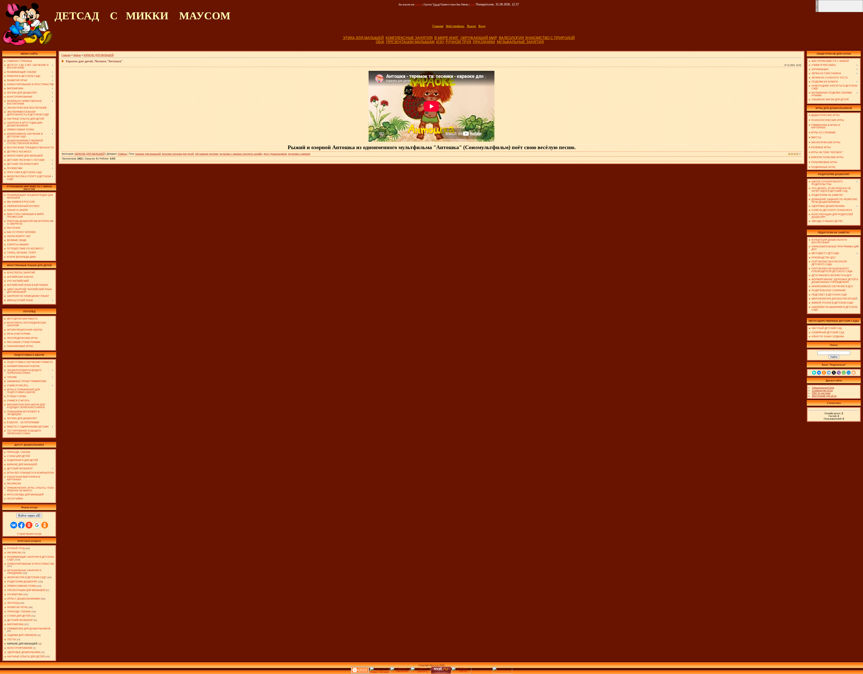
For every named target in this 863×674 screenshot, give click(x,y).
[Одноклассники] (824, 373)
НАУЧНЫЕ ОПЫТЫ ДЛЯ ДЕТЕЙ (25, 656)
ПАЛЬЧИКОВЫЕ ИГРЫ (824, 162)
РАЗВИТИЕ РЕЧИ (17, 607)
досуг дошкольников (275, 153)
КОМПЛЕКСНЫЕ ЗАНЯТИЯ (409, 38)
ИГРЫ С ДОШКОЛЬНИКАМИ (23, 598)
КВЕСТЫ (816, 137)
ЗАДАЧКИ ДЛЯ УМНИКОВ (21, 635)
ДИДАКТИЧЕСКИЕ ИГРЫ (825, 115)
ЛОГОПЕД (13, 603)
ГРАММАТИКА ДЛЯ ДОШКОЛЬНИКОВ (28, 628)
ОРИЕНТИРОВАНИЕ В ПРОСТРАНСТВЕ (30, 563)
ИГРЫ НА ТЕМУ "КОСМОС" (827, 152)
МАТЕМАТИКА (15, 624)
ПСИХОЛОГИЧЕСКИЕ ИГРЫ (827, 120)
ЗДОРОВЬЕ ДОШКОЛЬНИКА (23, 652)
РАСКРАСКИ (14, 552)
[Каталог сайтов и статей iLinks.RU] (420, 672)
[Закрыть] (816, 11)
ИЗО (440, 42)
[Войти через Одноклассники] (44, 525)
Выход (471, 26)
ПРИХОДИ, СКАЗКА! (19, 611)
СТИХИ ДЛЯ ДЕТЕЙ (18, 615)
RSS (472, 4)
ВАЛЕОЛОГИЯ (511, 38)
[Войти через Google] (36, 525)
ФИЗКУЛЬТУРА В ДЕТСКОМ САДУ (26, 577)
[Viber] (839, 373)
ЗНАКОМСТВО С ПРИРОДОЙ (550, 38)
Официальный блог (823, 387)
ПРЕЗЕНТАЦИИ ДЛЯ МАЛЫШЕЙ (26, 590)
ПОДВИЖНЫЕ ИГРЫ (823, 167)
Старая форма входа (29, 533)
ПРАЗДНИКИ (484, 42)
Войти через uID (29, 515)
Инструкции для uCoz (824, 395)
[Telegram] (829, 373)
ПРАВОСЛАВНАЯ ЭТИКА (21, 585)
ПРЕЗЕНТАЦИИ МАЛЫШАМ (410, 42)
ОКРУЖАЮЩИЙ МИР (478, 38)
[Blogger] (854, 373)
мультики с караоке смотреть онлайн (241, 153)
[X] (834, 373)
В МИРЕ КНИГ (446, 38)
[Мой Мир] (849, 373)
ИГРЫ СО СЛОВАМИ (823, 132)
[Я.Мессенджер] (814, 373)
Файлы (77, 55)
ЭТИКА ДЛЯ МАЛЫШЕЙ (363, 38)
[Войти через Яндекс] (29, 525)
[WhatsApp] (844, 373)
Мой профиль (455, 26)
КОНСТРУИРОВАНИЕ (20, 648)
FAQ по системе (821, 393)
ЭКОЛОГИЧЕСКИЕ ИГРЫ (825, 142)
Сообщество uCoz (822, 390)
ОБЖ (380, 42)
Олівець (122, 153)
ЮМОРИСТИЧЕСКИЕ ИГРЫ (827, 157)
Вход (481, 26)
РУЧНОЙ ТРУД (458, 42)
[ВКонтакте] (819, 373)
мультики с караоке (299, 153)
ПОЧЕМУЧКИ (14, 594)
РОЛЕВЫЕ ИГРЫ (821, 147)
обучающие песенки (206, 153)
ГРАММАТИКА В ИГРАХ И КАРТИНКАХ (824, 126)
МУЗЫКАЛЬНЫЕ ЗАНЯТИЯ (520, 42)
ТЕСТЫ (11, 639)
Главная (437, 26)
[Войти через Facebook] (21, 525)
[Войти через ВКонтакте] (13, 525)
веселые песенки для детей (178, 153)
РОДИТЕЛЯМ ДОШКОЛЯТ (22, 581)
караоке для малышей (148, 153)
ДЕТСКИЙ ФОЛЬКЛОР (20, 620)
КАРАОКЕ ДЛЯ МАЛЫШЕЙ (22, 643)
